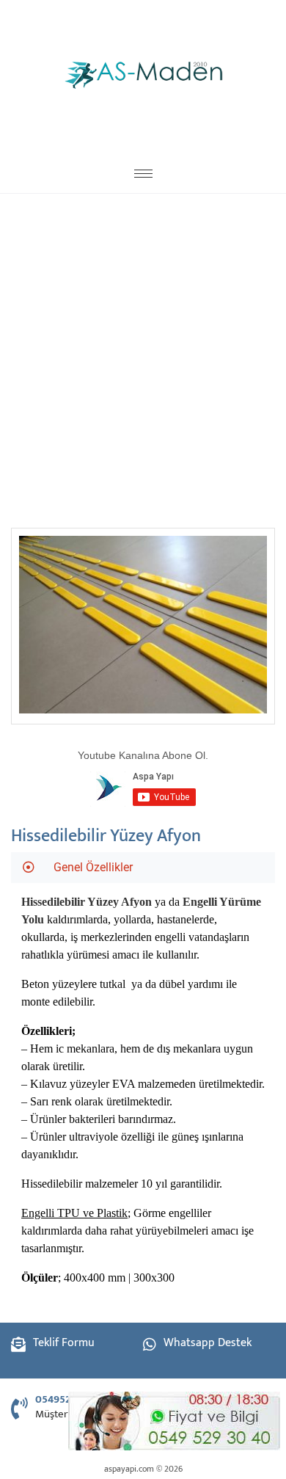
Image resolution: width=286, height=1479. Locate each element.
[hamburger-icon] (143, 173)
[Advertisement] (143, 355)
